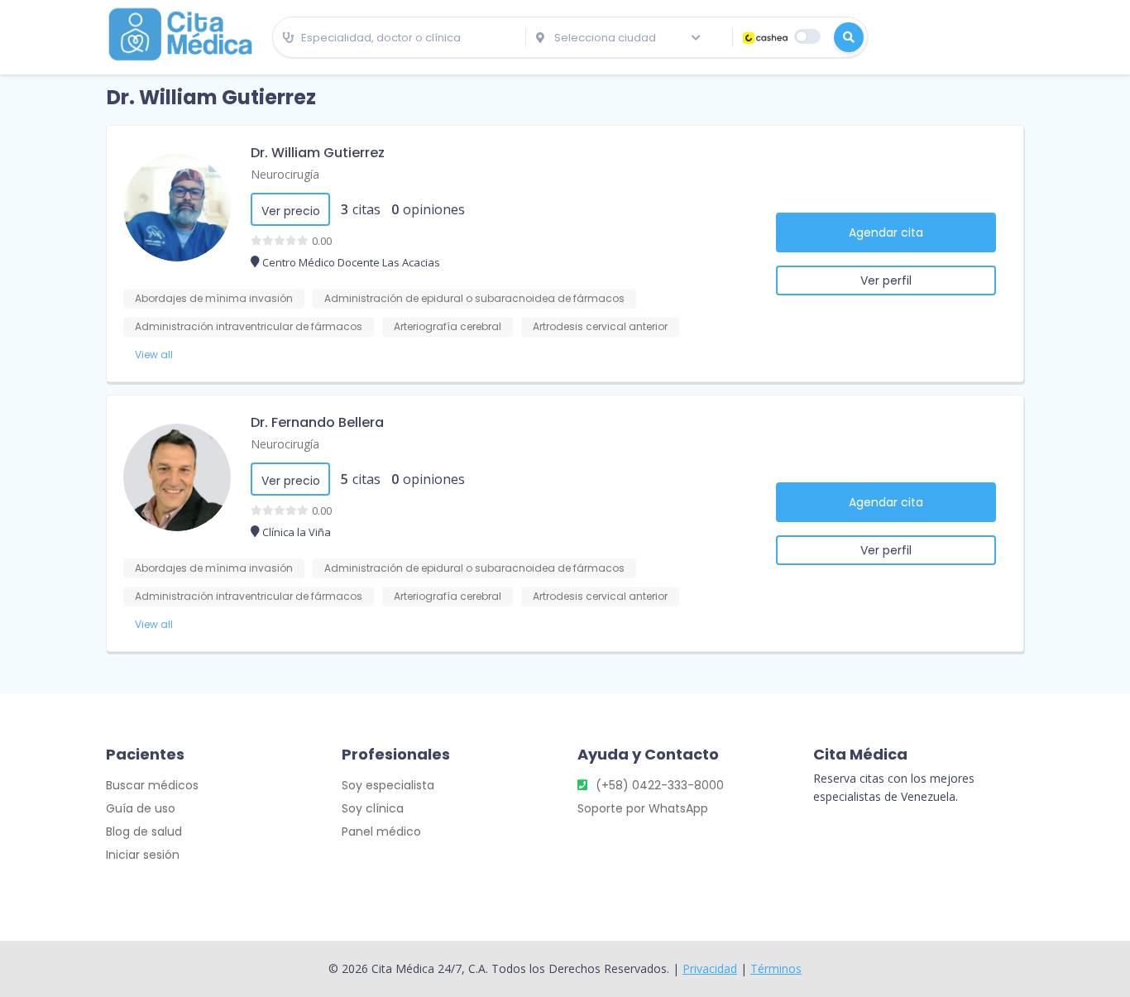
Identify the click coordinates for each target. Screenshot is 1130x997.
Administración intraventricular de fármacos (248, 326)
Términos (776, 968)
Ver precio (290, 211)
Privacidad (709, 968)
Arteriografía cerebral (447, 326)
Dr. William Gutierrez (318, 152)
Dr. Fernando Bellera (317, 422)
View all (154, 355)
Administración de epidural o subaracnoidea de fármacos (474, 298)
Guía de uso (140, 808)
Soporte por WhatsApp (642, 808)
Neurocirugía (285, 174)
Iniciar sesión (143, 854)
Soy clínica (373, 808)
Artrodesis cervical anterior (600, 326)
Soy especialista (388, 785)
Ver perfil (886, 280)
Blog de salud (144, 831)
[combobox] (399, 38)
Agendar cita (886, 232)
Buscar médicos (152, 785)
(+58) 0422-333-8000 (660, 785)
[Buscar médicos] (849, 37)
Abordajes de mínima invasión (214, 298)
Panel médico (381, 831)
